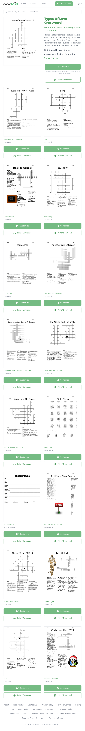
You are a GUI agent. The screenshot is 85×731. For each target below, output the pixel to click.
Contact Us (32, 705)
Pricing (78, 705)
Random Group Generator (33, 718)
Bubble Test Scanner (18, 713)
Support (33, 4)
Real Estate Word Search (53, 525)
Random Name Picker (66, 713)
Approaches (8, 293)
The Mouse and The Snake (53, 371)
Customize (64, 67)
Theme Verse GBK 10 (11, 602)
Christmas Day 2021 (51, 679)
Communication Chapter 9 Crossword (17, 371)
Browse (43, 4)
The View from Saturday (53, 293)
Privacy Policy (47, 705)
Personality (48, 216)
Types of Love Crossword (13, 139)
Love (45, 139)
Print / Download (64, 79)
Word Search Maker (20, 709)
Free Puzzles (18, 705)
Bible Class (48, 448)
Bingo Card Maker (65, 709)
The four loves (9, 525)
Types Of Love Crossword (55, 20)
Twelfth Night (49, 602)
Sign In (79, 4)
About (6, 705)
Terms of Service (64, 705)
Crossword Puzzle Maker (43, 709)
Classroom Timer (56, 718)
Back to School (9, 216)
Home (23, 4)
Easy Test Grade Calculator (42, 713)
